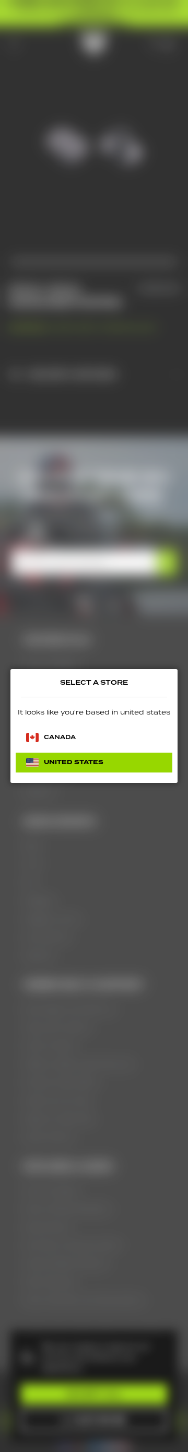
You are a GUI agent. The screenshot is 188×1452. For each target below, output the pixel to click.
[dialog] (94, 726)
